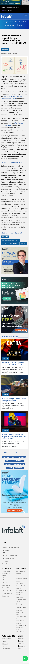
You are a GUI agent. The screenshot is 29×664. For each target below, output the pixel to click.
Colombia (5, 237)
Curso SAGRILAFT (7, 585)
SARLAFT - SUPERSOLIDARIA (14, 464)
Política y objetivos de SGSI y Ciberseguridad (21, 613)
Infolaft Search (20, 586)
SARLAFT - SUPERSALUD (14, 460)
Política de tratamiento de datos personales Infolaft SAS (21, 601)
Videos (4, 641)
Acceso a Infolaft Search (21, 572)
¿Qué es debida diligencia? (11, 233)
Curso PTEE (5, 588)
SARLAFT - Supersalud (8, 558)
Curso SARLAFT (6, 590)
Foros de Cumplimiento (6, 648)
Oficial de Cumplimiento (10, 243)
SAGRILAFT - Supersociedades (11, 547)
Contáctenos (20, 576)
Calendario (5, 644)
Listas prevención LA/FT (7, 579)
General (5, 49)
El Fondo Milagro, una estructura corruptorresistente (14, 400)
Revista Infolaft (6, 638)
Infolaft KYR (23, 22)
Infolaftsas (22, 646)
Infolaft (21, 641)
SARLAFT (10, 467)
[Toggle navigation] (26, 16)
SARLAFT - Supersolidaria (9, 556)
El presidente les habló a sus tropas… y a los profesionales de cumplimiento (14, 437)
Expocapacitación (7, 593)
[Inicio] (11, 16)
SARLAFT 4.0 (5, 550)
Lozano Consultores (20, 620)
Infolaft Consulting (19, 582)
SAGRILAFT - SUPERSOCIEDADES (14, 457)
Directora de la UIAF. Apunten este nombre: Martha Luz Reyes (13, 364)
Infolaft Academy (10, 25)
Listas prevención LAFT (9, 22)
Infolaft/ (21, 638)
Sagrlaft (23, 243)
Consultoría (5, 596)
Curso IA (21, 25)
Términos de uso (21, 608)
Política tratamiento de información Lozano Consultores (21, 627)
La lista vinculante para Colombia (14, 162)
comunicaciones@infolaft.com (10, 7)
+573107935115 (8, 10)
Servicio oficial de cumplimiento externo (7, 573)
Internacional (6, 545)
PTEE (3, 553)
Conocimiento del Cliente (10, 240)
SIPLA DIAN (19, 467)
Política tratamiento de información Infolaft (21, 591)
